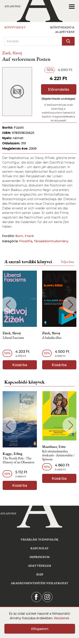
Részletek (61, 618)
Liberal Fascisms (13, 338)
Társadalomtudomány (51, 241)
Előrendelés (58, 89)
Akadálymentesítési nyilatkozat (39, 583)
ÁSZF (39, 574)
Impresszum (40, 557)
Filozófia (25, 241)
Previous (8, 305)
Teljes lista (67, 261)
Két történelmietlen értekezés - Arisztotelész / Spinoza (58, 455)
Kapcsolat (40, 548)
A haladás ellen (51, 338)
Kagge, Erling (12, 454)
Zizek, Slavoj (12, 52)
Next (71, 305)
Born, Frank (24, 236)
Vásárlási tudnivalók (39, 539)
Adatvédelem (39, 566)
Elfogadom (39, 629)
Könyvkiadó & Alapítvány (62, 29)
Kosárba (19, 365)
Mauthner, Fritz (54, 447)
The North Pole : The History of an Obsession (18, 460)
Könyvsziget (15, 27)
